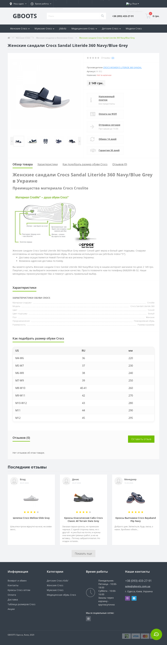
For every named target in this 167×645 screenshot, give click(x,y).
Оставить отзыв (141, 439)
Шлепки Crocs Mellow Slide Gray (31, 517)
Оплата (12, 594)
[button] (18, 4)
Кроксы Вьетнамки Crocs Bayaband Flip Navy (135, 519)
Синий (151, 309)
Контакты (13, 585)
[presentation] (11, 141)
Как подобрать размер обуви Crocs (85, 164)
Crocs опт (15, 36)
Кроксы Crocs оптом (19, 590)
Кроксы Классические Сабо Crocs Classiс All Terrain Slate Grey (83, 519)
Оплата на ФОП (108, 113)
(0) (113, 57)
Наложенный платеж (106, 98)
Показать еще (83, 553)
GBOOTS (25, 16)
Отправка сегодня (109, 124)
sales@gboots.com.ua (137, 586)
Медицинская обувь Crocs (61, 594)
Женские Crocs (55, 585)
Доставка (13, 599)
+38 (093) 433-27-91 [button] (138, 581)
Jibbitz (62, 28)
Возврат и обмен (17, 580)
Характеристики (48, 164)
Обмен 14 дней (107, 139)
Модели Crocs (134, 28)
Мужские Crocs (55, 590)
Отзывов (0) (119, 164)
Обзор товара (23, 164)
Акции (29, 36)
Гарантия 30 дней (109, 150)
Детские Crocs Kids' (57, 580)
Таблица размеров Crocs (21, 604)
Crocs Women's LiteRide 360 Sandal (122, 67)
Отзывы (59, 8)
